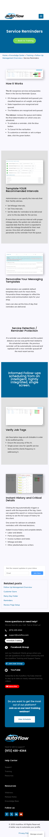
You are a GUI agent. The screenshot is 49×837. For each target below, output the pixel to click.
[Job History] (24, 492)
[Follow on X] (11, 814)
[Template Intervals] (24, 183)
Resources (9, 775)
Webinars (9, 792)
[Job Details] (24, 424)
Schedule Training (14, 640)
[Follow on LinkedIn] (16, 814)
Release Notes (11, 797)
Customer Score (10, 591)
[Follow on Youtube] (21, 814)
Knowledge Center (16, 55)
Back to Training (26, 40)
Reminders (8, 600)
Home (4, 55)
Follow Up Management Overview (18, 587)
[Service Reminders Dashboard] (24, 78)
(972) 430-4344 (15, 751)
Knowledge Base (12, 801)
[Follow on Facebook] (7, 814)
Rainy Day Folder (11, 596)
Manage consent (36, 834)
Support (8, 767)
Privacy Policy (24, 833)
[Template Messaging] (24, 274)
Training (29, 55)
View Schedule (24, 719)
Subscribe (12, 686)
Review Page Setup (12, 605)
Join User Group (15, 663)
